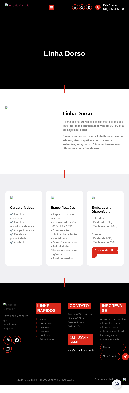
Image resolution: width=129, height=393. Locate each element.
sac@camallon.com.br (81, 350)
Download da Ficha (106, 250)
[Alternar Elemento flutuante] (116, 384)
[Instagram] (75, 7)
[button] (51, 7)
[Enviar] (125, 356)
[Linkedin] (89, 7)
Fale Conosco (111, 5)
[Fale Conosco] (98, 7)
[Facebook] (82, 7)
